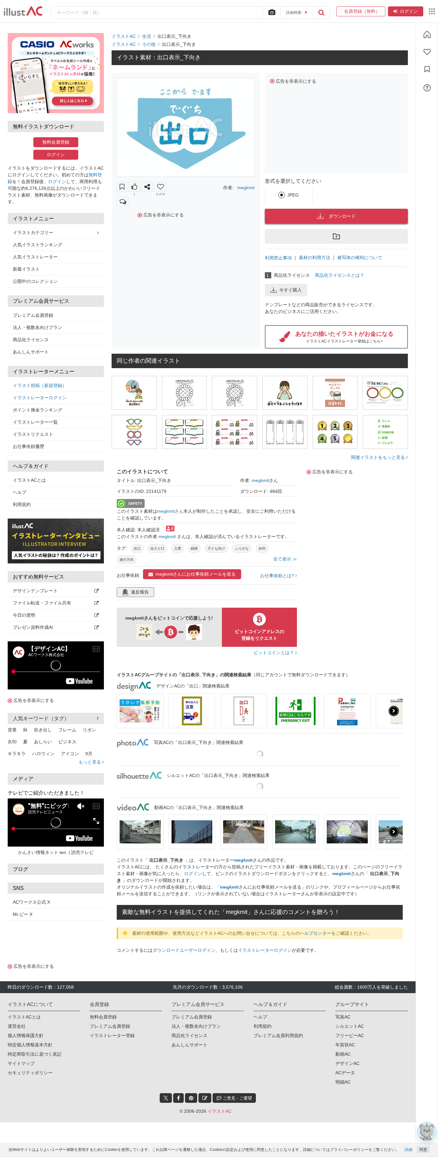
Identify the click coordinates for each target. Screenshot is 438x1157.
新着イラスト (26, 269)
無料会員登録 (55, 142)
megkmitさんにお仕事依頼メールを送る (196, 574)
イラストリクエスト (33, 434)
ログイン (409, 11)
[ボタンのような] (134, 187)
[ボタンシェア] (147, 187)
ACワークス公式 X (31, 902)
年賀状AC (345, 1044)
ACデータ (345, 1072)
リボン (89, 729)
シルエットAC (349, 1026)
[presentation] (126, 711)
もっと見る (90, 761)
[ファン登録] (427, 51)
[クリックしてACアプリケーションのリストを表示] (432, 11)
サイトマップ (21, 1063)
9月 (88, 753)
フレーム (67, 729)
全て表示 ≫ (285, 559)
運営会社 (17, 1026)
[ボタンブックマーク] (122, 187)
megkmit (246, 187)
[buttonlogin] (321, 12)
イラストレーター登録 (112, 1035)
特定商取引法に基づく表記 (35, 1054)
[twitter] (166, 1098)
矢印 (12, 741)
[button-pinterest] (191, 1098)
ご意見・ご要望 (237, 1098)
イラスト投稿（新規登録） (40, 385)
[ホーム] (427, 34)
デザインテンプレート (35, 590)
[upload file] (272, 12)
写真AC (342, 1016)
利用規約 (22, 504)
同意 (423, 1149)
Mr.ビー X (22, 914)
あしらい (43, 741)
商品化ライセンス (31, 339)
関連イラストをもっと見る (378, 457)
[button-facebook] (178, 1098)
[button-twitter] (166, 1098)
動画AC (342, 1054)
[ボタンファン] (160, 187)
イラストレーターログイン (40, 397)
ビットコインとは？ (274, 652)
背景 (12, 729)
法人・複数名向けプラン (37, 327)
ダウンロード (342, 216)
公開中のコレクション (35, 281)
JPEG (293, 195)
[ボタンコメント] (123, 202)
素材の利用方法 (314, 257)
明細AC (342, 1082)
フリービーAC (349, 1035)
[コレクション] (427, 69)
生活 (146, 36)
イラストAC (124, 36)
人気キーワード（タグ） (41, 718)
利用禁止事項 (278, 257)
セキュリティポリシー (30, 1072)
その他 (149, 44)
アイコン (70, 753)
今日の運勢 (24, 615)
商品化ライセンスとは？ (339, 275)
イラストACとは (29, 480)
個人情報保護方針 (26, 1035)
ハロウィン (43, 753)
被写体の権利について (359, 257)
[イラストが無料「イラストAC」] (23, 11)
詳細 (408, 1149)
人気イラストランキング (37, 244)
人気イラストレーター (35, 256)
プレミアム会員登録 (33, 315)
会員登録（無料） (361, 11)
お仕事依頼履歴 (28, 446)
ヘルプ (19, 492)
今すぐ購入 (290, 289)
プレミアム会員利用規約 (278, 1035)
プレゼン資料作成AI (33, 627)
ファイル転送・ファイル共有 (42, 602)
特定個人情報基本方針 (30, 1044)
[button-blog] (204, 1098)
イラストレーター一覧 (35, 422)
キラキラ (17, 753)
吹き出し (43, 729)
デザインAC (347, 1063)
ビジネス (67, 741)
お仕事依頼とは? (277, 575)
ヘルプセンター (315, 933)
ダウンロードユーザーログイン (184, 950)
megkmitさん (170, 511)
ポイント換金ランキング (37, 409)
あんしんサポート (31, 351)
